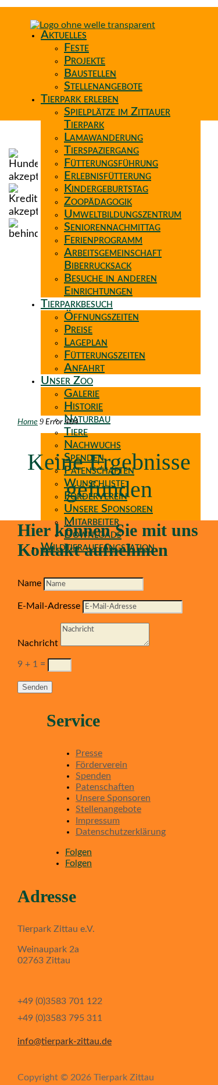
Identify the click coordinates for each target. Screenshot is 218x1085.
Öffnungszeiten (101, 316)
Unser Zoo (67, 381)
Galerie (81, 393)
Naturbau (87, 419)
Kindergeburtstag (106, 188)
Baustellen (90, 73)
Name (29, 583)
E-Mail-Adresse (48, 606)
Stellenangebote (103, 86)
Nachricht (37, 643)
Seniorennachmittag (112, 227)
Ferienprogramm (103, 240)
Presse (89, 753)
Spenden (93, 776)
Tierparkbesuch (77, 304)
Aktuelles (64, 35)
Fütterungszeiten (104, 355)
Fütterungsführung (111, 163)
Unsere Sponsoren (108, 509)
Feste (76, 48)
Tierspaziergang (101, 150)
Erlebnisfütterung (107, 176)
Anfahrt (84, 368)
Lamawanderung (103, 137)
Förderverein (101, 765)
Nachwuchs (92, 445)
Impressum (98, 820)
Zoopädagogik (98, 201)
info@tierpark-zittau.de (64, 1041)
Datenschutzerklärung (121, 831)
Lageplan (86, 342)
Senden (35, 687)
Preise (78, 329)
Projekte (84, 60)
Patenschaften (105, 787)
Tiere (76, 432)
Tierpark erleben (80, 99)
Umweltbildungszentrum (122, 214)
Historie (83, 406)
